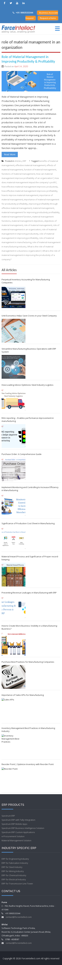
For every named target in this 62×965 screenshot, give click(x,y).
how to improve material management (20, 195)
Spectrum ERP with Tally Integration (18, 819)
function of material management (40, 169)
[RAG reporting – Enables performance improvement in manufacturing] (13, 436)
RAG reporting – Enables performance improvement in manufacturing (28, 419)
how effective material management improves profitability (29, 191)
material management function (16, 216)
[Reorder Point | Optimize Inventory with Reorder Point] (13, 779)
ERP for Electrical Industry (14, 879)
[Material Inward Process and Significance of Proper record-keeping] (13, 574)
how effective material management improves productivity (30, 186)
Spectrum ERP (8, 815)
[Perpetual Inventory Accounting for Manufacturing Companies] (13, 297)
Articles (18, 161)
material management (43, 208)
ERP (24, 161)
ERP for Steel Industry (12, 867)
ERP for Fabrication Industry (15, 863)
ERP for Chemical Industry (14, 875)
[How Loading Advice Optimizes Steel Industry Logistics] (13, 400)
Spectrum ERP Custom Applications (18, 832)
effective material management (30, 165)
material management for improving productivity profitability (30, 212)
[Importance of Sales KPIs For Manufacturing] (13, 710)
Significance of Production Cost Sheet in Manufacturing (28, 523)
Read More (9, 154)
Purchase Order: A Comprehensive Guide (21, 454)
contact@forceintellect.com (19, 917)
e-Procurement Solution (13, 836)
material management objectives (27, 220)
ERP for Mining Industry (13, 871)
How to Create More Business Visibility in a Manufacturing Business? (29, 627)
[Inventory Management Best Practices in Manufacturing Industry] (13, 746)
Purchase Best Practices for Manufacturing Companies (28, 661)
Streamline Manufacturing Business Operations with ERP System (29, 350)
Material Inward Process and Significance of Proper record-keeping (30, 558)
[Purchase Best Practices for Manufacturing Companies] (13, 677)
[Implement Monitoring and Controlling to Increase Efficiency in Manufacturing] (13, 505)
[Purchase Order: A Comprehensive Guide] (13, 469)
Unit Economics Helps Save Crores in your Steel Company (29, 315)
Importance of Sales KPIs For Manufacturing (23, 695)
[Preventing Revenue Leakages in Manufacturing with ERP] (13, 608)
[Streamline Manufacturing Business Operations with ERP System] (13, 367)
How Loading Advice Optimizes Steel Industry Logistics (27, 384)
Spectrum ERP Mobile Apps (14, 824)
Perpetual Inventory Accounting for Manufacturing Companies (26, 281)
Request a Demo (48, 18)
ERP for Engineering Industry (15, 858)
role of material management (38, 225)
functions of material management (18, 173)
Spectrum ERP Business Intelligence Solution (23, 828)
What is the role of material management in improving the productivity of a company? (31, 255)
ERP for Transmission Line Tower (17, 883)
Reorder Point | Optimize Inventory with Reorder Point (28, 764)
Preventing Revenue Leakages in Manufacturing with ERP (29, 592)
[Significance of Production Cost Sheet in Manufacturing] (13, 538)
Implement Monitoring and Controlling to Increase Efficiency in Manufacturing (30, 489)
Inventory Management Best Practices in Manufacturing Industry (28, 730)
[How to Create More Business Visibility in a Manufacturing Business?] (13, 644)
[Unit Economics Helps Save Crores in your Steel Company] (13, 331)
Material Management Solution (16, 840)
